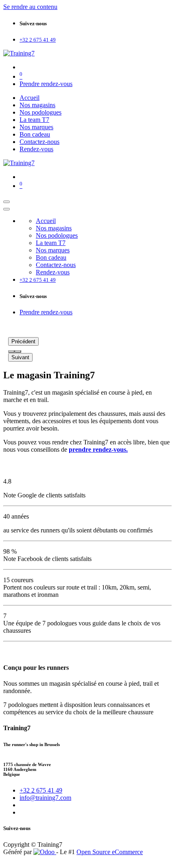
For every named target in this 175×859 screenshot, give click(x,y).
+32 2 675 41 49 (41, 790)
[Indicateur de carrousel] (11, 351)
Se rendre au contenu (30, 6)
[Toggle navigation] (6, 202)
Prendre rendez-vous (46, 83)
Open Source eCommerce (110, 851)
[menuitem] (29, 97)
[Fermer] (6, 209)
